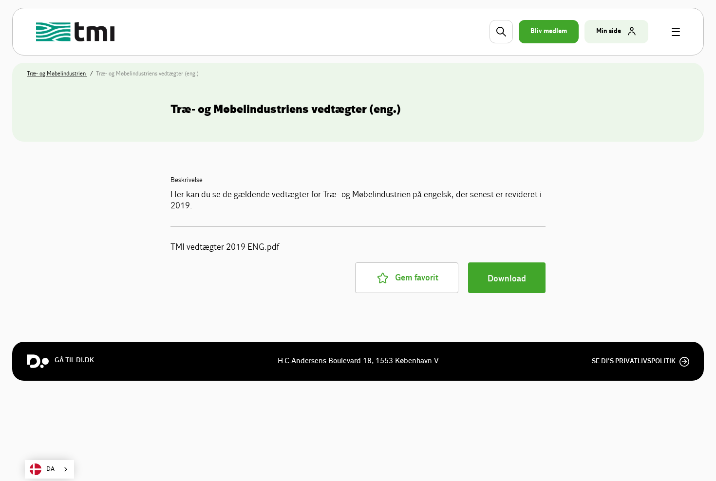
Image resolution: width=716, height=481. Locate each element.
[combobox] (49, 469)
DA (50, 469)
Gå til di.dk (74, 360)
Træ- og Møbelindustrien (57, 73)
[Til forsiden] (76, 31)
